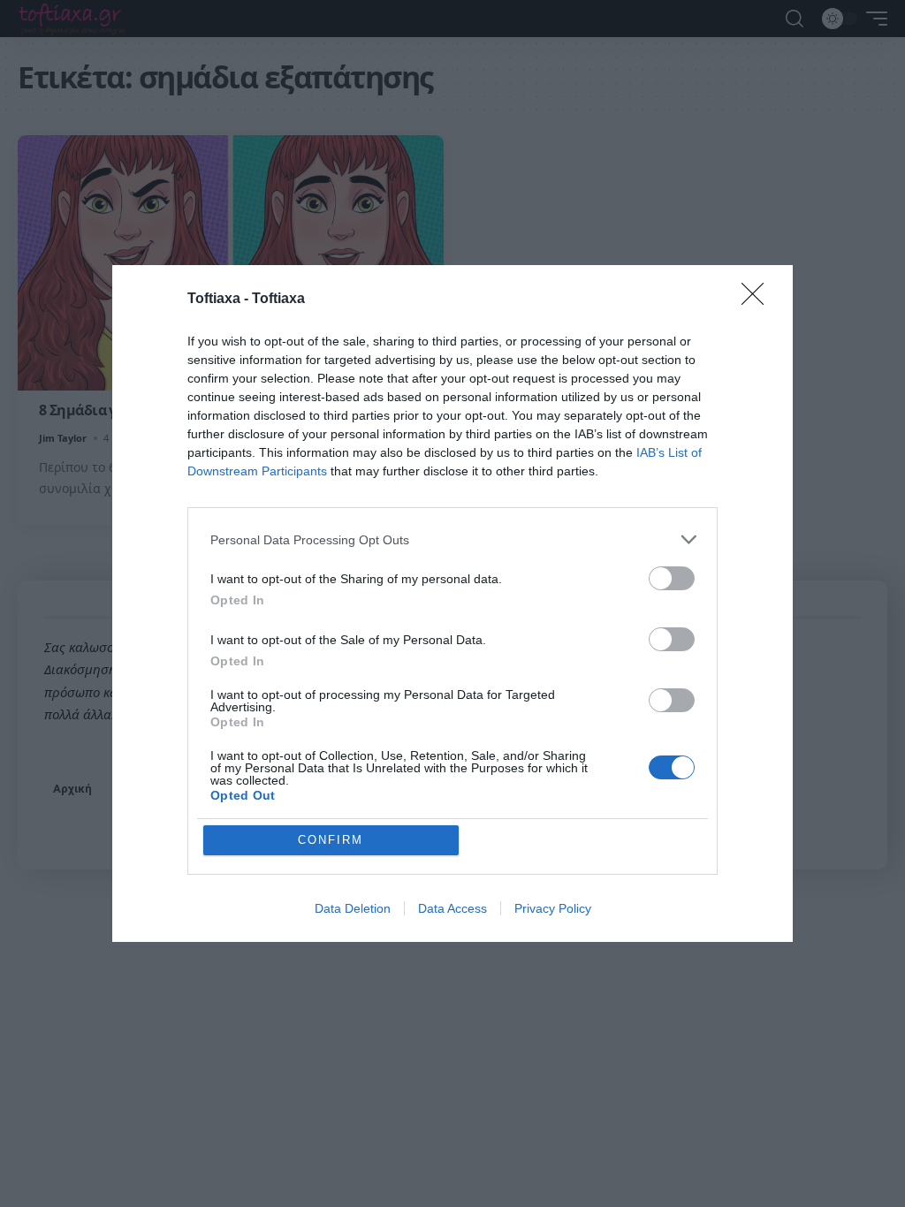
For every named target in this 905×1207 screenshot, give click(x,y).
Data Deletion (353, 908)
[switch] (672, 578)
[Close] (758, 299)
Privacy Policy (552, 908)
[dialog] (452, 603)
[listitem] (452, 539)
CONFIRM (330, 839)
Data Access (452, 908)
